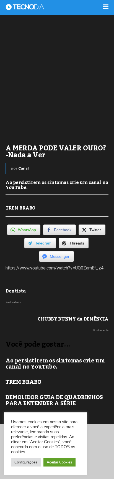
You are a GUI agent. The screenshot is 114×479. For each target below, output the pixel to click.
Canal (23, 168)
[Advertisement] (57, 76)
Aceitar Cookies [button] (59, 462)
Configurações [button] (25, 462)
